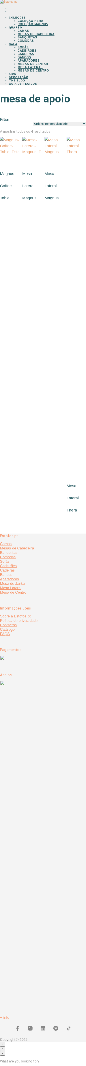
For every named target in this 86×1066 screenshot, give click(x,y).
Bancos (24, 57)
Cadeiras (26, 54)
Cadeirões (27, 50)
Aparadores (29, 60)
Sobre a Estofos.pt (15, 616)
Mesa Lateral (30, 67)
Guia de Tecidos (23, 83)
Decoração (18, 77)
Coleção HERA (30, 21)
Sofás (23, 47)
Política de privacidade (18, 621)
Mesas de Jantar (33, 64)
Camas (23, 30)
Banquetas (27, 37)
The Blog (17, 80)
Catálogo (7, 629)
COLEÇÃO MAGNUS (33, 24)
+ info (4, 1017)
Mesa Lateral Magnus (29, 186)
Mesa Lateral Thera (73, 498)
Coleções (17, 17)
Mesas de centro (33, 70)
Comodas (26, 40)
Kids (12, 73)
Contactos (8, 625)
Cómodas (8, 557)
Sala (13, 44)
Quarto (15, 27)
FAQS (5, 634)
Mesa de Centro (13, 592)
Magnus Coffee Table (7, 186)
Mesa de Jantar (13, 583)
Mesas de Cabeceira (36, 34)
